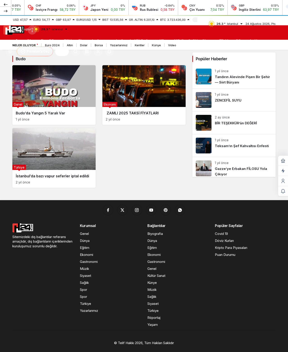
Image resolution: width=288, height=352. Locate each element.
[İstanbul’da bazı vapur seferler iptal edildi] (54, 158)
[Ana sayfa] (17, 41)
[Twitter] (122, 210)
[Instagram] (136, 210)
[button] (86, 51)
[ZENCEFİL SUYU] (234, 100)
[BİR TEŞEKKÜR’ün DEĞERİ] (234, 122)
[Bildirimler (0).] (283, 191)
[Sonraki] (5, 11)
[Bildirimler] (109, 51)
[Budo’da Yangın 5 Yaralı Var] (54, 95)
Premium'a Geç (38, 51)
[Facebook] (108, 210)
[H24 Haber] (13, 29)
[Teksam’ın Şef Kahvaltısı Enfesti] (234, 145)
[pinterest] (165, 210)
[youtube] (151, 210)
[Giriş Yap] (98, 51)
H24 (62, 51)
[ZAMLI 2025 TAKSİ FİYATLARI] (144, 95)
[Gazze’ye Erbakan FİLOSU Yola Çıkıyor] (234, 167)
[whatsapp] (180, 210)
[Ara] (75, 51)
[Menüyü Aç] (32, 30)
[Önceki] (5, 4)
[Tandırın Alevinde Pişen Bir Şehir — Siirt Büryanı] (234, 76)
